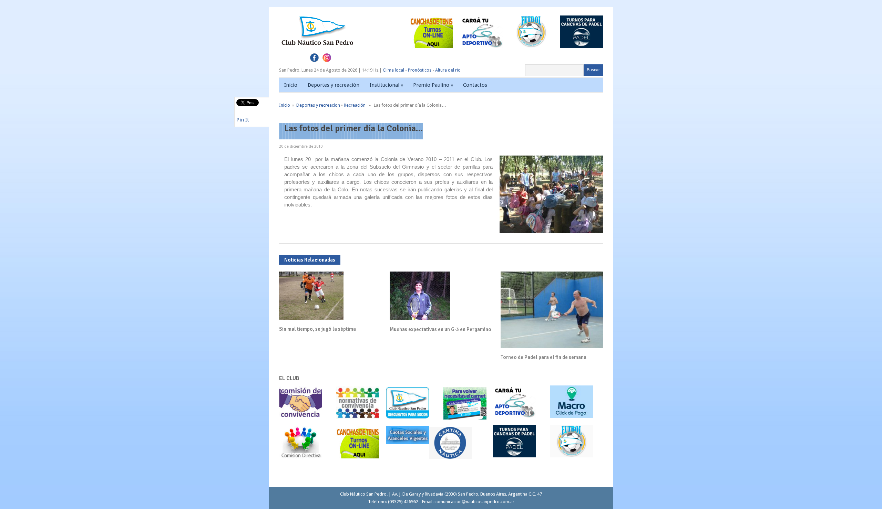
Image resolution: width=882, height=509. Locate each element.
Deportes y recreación (333, 85)
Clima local (393, 70)
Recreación (355, 105)
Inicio (290, 85)
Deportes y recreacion (318, 105)
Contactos (475, 85)
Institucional (386, 85)
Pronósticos (419, 70)
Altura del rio (448, 70)
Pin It (242, 120)
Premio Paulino (433, 85)
